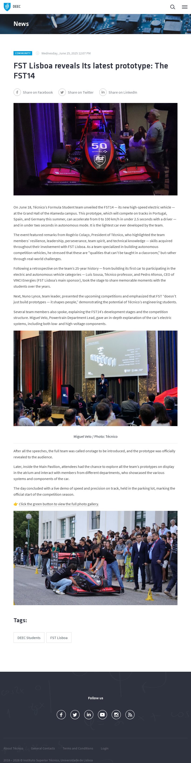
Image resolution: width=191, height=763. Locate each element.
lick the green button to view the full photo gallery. (59, 504)
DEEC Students (29, 637)
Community (23, 53)
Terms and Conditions (78, 748)
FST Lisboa (59, 637)
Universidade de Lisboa (77, 760)
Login (105, 748)
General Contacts (43, 748)
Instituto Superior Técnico (41, 760)
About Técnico (13, 748)
